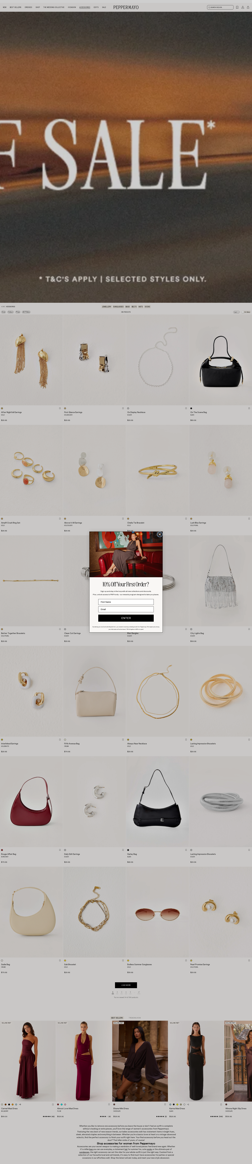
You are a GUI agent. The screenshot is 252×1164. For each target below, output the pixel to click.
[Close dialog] (159, 534)
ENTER (126, 618)
